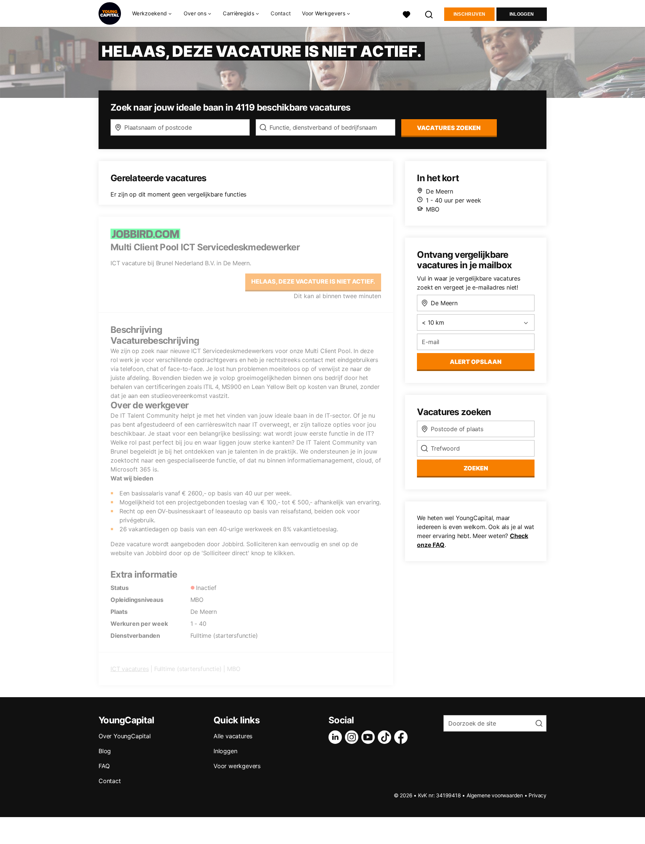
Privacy (537, 795)
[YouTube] (369, 737)
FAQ (104, 766)
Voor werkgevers (237, 766)
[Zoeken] (429, 13)
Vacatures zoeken (449, 128)
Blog (105, 751)
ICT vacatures (129, 669)
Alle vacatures (233, 736)
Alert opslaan (476, 361)
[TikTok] (386, 737)
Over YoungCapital (125, 736)
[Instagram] (353, 737)
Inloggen (522, 14)
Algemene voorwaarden (495, 795)
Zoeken (476, 468)
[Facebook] (402, 737)
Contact (281, 13)
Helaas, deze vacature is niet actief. (313, 281)
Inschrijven (469, 14)
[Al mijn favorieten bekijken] (406, 13)
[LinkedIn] (336, 737)
